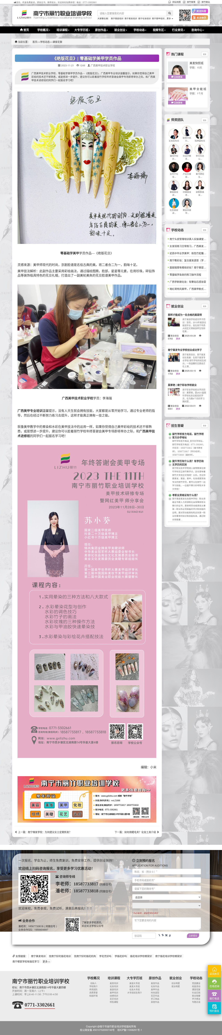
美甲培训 (114, 992)
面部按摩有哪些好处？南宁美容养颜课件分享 (194, 267)
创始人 (93, 983)
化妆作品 (155, 986)
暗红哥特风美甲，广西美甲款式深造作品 (191, 288)
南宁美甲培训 (158, 18)
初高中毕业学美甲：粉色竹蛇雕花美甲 (190, 253)
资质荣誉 (93, 992)
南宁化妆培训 (144, 18)
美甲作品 (155, 989)
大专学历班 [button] (81, 30)
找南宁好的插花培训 (60, 956)
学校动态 (45, 41)
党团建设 (196, 983)
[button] (183, 15)
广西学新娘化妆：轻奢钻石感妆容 (188, 281)
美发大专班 (134, 986)
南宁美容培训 (117, 18)
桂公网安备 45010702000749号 (97, 1030)
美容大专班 (134, 983)
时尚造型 (155, 992)
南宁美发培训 (131, 18)
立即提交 (193, 935)
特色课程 (114, 1001)
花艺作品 (155, 995)
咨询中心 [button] (196, 30)
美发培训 (114, 983)
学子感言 (196, 998)
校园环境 (93, 995)
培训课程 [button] (62, 30)
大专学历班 (134, 978)
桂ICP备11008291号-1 (129, 1030)
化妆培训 (114, 986)
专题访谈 (196, 1001)
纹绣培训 (114, 995)
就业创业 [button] (119, 30)
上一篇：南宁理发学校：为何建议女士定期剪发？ (44, 832)
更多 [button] (169, 18)
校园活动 (196, 986)
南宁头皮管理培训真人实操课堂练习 (189, 239)
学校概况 (93, 978)
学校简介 (93, 986)
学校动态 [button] (139, 30)
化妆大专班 (134, 989)
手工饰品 (155, 998)
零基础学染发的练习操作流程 (185, 274)
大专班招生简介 (134, 992)
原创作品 (155, 978)
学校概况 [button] (42, 30)
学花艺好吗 (105, 956)
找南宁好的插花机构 (85, 956)
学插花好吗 (121, 956)
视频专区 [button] (158, 30)
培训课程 (114, 978)
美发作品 (155, 983)
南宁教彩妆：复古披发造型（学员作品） (191, 260)
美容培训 (114, 989)
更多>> (46, 961)
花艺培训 (114, 998)
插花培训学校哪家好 (141, 956)
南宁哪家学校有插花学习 (25, 961)
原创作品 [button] (100, 30)
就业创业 (175, 978)
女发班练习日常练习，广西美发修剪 (189, 246)
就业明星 (176, 986)
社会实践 (196, 992)
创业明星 (176, 983)
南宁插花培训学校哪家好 (168, 956)
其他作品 (155, 1001)
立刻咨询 (177, 77)
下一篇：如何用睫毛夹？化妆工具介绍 (136, 832)
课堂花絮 (57, 41)
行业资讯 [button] (177, 30)
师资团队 (93, 989)
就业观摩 (196, 995)
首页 (26, 30)
